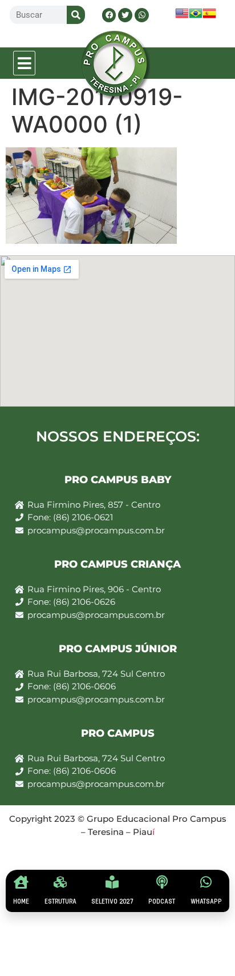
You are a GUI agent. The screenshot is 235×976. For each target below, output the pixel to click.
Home (21, 901)
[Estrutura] (60, 882)
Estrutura (60, 901)
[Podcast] (161, 882)
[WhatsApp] (206, 882)
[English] (182, 16)
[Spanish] (209, 16)
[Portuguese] (195, 16)
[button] (24, 63)
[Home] (21, 882)
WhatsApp (206, 901)
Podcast (161, 901)
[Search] (76, 15)
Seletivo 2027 (112, 901)
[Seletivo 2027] (112, 882)
